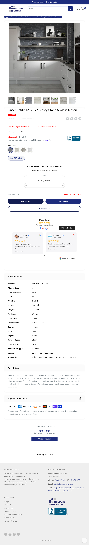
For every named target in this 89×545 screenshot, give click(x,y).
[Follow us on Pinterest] (14, 534)
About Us (7, 505)
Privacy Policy (9, 518)
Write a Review (67, 228)
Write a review (44, 439)
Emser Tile (14, 17)
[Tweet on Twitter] (75, 118)
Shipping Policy (10, 511)
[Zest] (10, 150)
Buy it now (63, 201)
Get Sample (45, 209)
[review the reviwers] (40, 236)
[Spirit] (23, 150)
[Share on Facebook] (67, 118)
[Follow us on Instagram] (10, 534)
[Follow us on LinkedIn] (18, 534)
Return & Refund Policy (13, 515)
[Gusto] (17, 150)
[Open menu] (5, 9)
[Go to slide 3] (44, 255)
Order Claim (52, 2)
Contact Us (8, 508)
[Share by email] (79, 118)
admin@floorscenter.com (63, 484)
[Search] (70, 8)
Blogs (6, 502)
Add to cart (25, 201)
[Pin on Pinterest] (71, 118)
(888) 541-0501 (60, 480)
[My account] (78, 9)
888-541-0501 (38, 2)
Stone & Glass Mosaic (27, 17)
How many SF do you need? (44, 171)
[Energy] (30, 150)
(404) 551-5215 (75, 480)
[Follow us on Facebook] (5, 534)
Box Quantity (44, 181)
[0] (83, 8)
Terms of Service (10, 521)
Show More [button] (19, 251)
